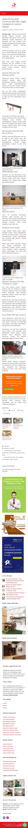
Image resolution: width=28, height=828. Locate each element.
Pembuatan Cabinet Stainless (11, 732)
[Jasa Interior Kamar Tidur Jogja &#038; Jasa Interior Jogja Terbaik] (7, 420)
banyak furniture (20, 45)
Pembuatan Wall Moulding (10, 770)
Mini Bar (12, 448)
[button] (25, 825)
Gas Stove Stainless (8, 719)
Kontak (5, 705)
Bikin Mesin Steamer (9, 723)
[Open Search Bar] (26, 13)
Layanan (6, 446)
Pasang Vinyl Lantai (8, 768)
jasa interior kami (16, 320)
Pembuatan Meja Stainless (10, 730)
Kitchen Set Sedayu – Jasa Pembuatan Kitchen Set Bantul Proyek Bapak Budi (15, 580)
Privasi (5, 708)
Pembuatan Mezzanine (9, 761)
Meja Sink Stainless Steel (10, 728)
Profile (5, 703)
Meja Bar (6, 448)
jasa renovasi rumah (18, 307)
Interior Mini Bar (7, 744)
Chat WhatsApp (8, 389)
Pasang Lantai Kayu (8, 766)
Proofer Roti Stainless (9, 717)
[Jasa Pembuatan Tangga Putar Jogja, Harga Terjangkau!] (7, 433)
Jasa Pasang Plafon (8, 763)
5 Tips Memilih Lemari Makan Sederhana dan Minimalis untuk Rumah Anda (13, 453)
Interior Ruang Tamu (9, 750)
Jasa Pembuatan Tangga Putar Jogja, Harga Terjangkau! (7, 438)
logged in (12, 469)
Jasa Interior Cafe (8, 748)
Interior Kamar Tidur (8, 753)
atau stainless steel (14, 220)
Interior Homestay (8, 746)
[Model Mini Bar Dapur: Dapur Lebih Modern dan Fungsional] (18, 420)
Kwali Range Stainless (9, 721)
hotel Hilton (21, 118)
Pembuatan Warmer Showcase (12, 734)
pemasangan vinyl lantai (14, 251)
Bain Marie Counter (8, 726)
